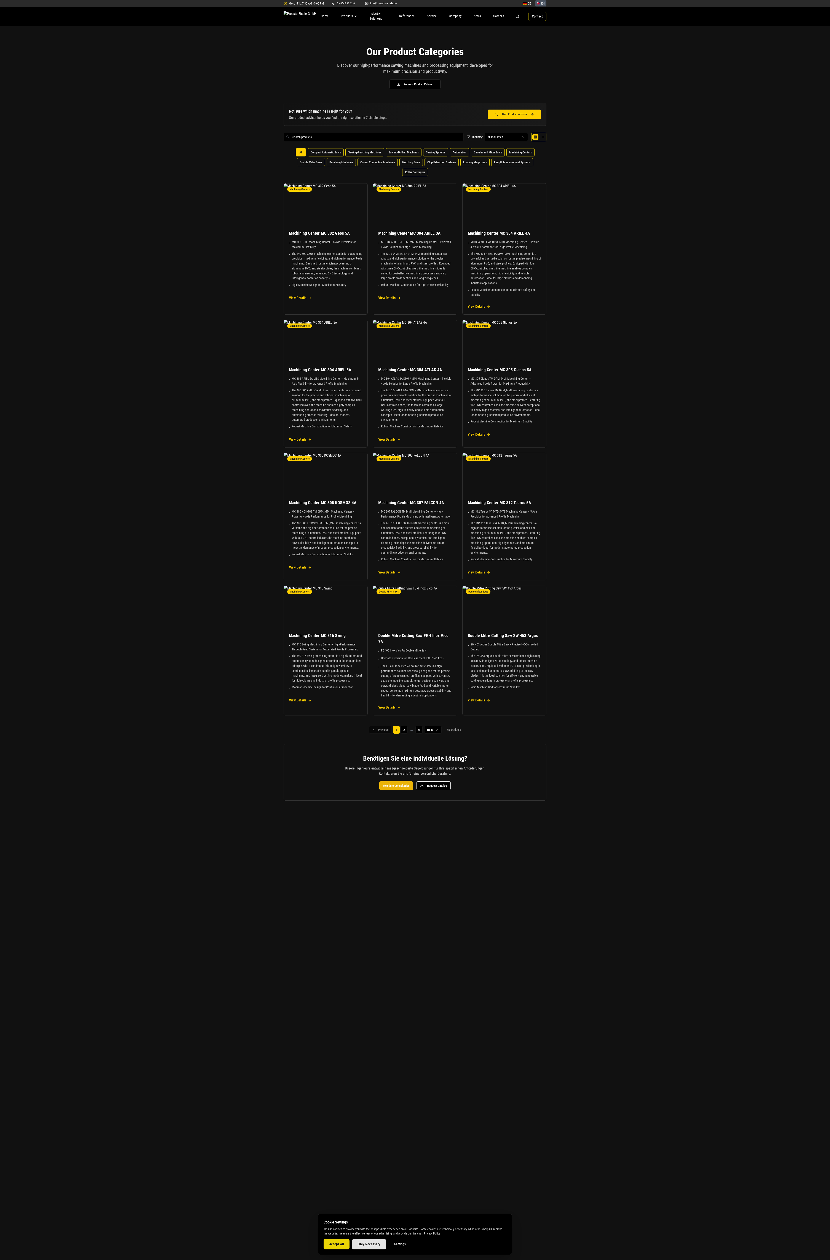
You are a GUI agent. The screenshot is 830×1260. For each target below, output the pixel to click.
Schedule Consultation (396, 785)
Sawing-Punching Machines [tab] (364, 152)
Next (430, 729)
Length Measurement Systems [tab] (512, 162)
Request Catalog (437, 785)
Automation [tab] (459, 152)
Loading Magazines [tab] (475, 162)
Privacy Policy (432, 1233)
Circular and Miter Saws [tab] (488, 152)
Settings (400, 1244)
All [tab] (300, 152)
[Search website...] (517, 16)
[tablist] (415, 162)
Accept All (336, 1244)
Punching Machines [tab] (341, 162)
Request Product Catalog (418, 84)
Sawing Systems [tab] (435, 152)
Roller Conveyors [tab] (415, 172)
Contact (537, 16)
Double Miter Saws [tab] (311, 162)
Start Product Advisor (514, 114)
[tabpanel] (415, 449)
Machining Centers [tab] (520, 152)
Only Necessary (369, 1244)
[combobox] (506, 137)
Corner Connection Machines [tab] (377, 162)
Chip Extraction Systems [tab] (441, 162)
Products (347, 16)
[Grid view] (535, 137)
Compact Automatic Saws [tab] (326, 152)
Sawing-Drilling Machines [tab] (404, 152)
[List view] (542, 137)
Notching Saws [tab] (411, 162)
